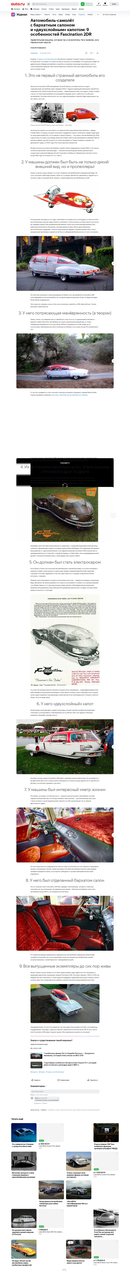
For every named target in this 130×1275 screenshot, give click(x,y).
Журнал (74, 9)
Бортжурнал (66, 9)
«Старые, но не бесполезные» (46, 59)
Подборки (81, 14)
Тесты (54, 14)
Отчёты (51, 9)
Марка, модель (35, 14)
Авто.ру (17, 4)
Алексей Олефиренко (38, 48)
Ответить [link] (44, 1103)
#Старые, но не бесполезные (55, 1072)
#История (42, 1072)
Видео (61, 14)
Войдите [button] (33, 1095)
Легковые (17, 9)
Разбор (67, 14)
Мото (26, 9)
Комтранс (36, 9)
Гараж (58, 9)
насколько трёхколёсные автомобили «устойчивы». (70, 395)
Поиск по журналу (110, 14)
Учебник (90, 14)
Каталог (44, 9)
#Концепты (34, 1072)
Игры (74, 14)
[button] (51, 1132)
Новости (47, 14)
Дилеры (81, 9)
